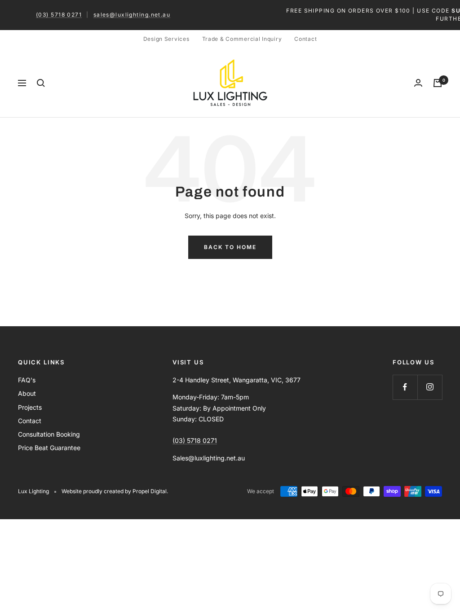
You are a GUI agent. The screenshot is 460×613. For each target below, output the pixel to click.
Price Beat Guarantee (49, 447)
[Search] (41, 83)
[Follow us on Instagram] (429, 387)
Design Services (166, 38)
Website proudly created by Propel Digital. (115, 491)
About (27, 393)
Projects (30, 407)
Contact (305, 38)
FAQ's (26, 380)
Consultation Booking (49, 434)
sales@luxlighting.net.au (132, 14)
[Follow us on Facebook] (405, 387)
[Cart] (437, 83)
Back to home (230, 247)
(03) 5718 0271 (59, 14)
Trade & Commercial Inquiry (242, 38)
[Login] (418, 83)
